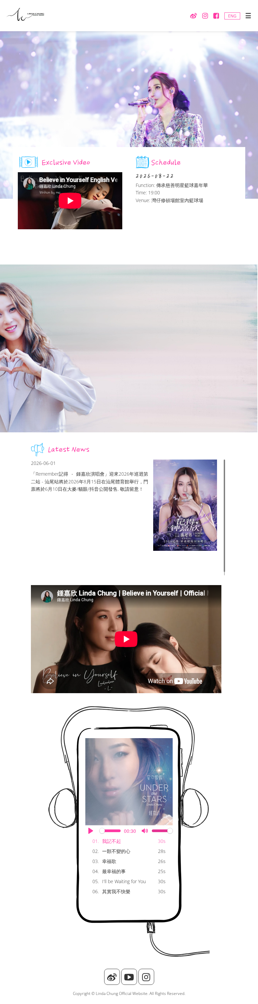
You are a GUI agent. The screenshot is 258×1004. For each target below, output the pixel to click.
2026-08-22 (155, 176)
